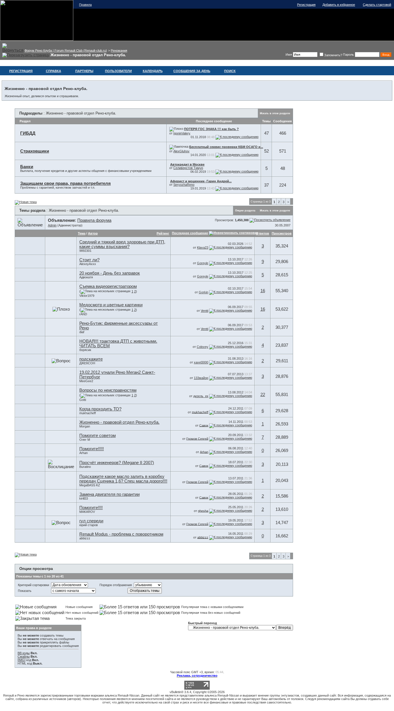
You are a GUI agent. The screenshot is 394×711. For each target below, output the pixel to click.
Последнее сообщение (190, 233)
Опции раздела (245, 210)
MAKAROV (87, 511)
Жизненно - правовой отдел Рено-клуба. (119, 422)
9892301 (85, 250)
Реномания (119, 50)
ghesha (203, 510)
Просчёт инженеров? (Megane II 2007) (116, 462)
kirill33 (83, 498)
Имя (289, 54)
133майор (201, 378)
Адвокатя (86, 277)
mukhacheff (87, 413)
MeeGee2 (86, 381)
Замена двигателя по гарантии (109, 494)
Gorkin (203, 292)
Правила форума (94, 220)
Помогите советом (97, 435)
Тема (81, 233)
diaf (81, 332)
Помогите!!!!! (91, 449)
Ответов (262, 233)
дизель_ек (200, 396)
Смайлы (24, 656)
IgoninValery (181, 133)
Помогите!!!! (91, 507)
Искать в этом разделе (275, 113)
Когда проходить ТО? (100, 409)
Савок (203, 425)
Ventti (204, 310)
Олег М (84, 439)
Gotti (82, 400)
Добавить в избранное (338, 4)
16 (262, 290)
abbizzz (84, 538)
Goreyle (202, 263)
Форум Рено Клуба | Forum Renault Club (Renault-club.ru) (66, 50)
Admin (52, 225)
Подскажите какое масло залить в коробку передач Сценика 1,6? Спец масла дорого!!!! (123, 478)
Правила (85, 4)
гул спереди (91, 521)
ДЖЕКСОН (87, 363)
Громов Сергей (197, 438)
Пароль (348, 54)
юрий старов (88, 525)
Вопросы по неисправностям (107, 390)
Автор (93, 233)
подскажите (91, 359)
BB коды (24, 653)
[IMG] (21, 660)
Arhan (83, 453)
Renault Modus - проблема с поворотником (121, 534)
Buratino (85, 466)
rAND (83, 314)
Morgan (84, 426)
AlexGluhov (181, 151)
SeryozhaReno (183, 184)
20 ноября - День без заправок (109, 273)
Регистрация (306, 4)
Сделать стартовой (377, 4)
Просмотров (282, 233)
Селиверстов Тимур (188, 168)
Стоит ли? (89, 260)
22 (262, 394)
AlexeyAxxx (87, 264)
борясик (85, 350)
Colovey (202, 346)
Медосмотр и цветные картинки (110, 305)
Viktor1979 (86, 295)
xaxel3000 (201, 362)
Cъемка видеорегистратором (108, 286)
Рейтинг (163, 233)
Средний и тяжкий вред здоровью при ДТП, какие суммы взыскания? (122, 244)
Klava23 (202, 247)
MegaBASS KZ (89, 485)
